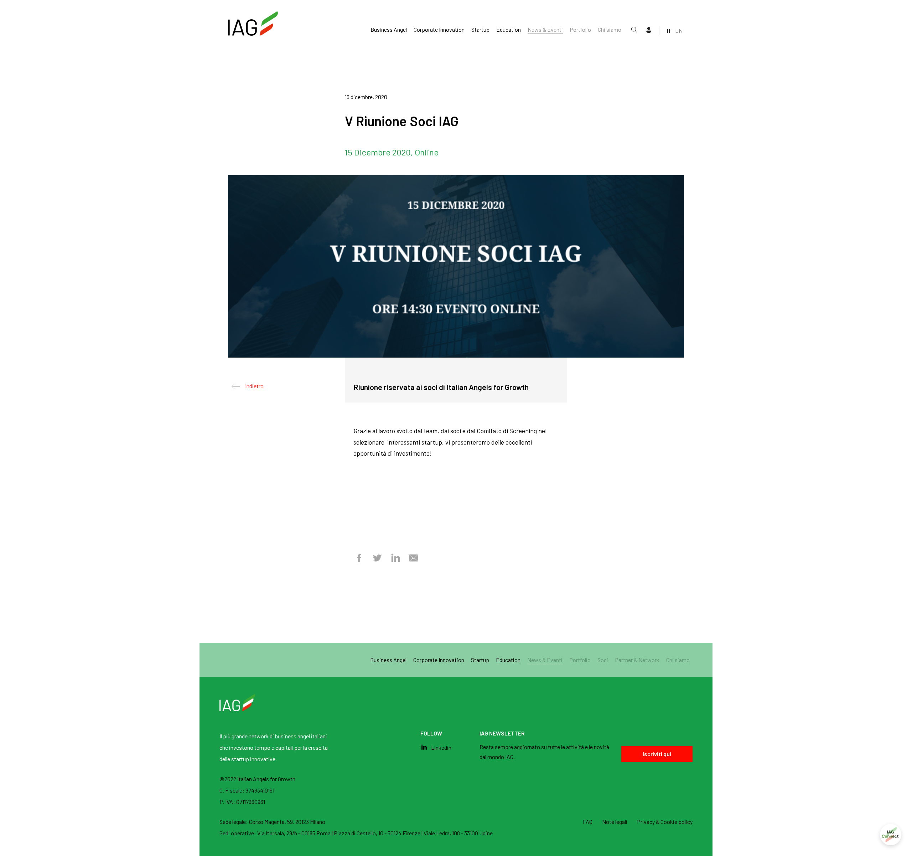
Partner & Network (637, 659)
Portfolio (580, 29)
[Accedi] (890, 834)
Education (508, 29)
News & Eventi (545, 29)
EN (679, 30)
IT (669, 30)
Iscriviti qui (657, 753)
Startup (480, 29)
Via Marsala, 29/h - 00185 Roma (294, 833)
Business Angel (388, 29)
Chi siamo (609, 29)
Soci (602, 659)
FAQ (587, 821)
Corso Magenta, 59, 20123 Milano (287, 821)
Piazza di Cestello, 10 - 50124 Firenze (377, 833)
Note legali (614, 821)
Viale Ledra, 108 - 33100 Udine (458, 833)
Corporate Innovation (439, 29)
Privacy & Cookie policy (665, 821)
